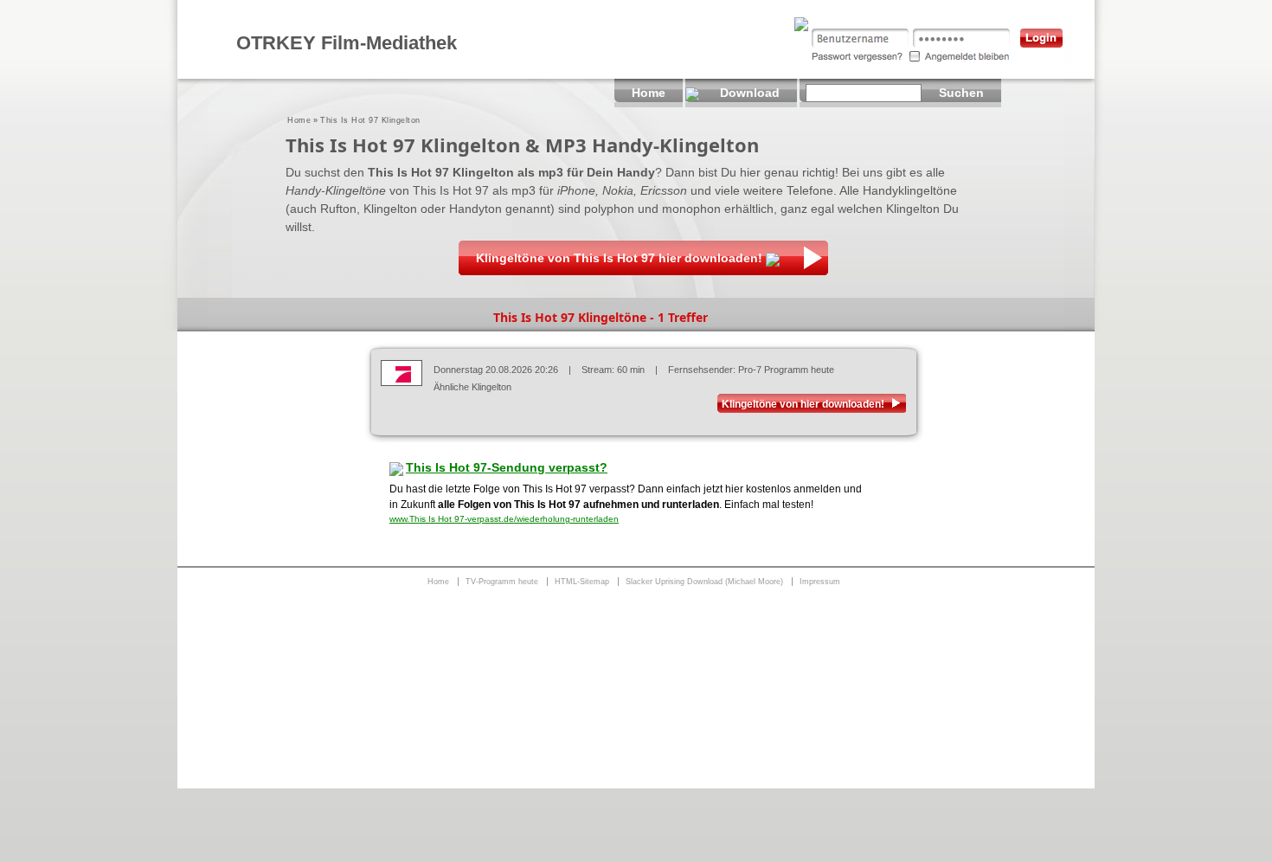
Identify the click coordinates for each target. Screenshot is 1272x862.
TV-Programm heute (502, 581)
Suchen (961, 93)
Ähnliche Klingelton (472, 387)
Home (299, 120)
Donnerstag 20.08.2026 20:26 (496, 369)
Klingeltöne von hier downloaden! (803, 404)
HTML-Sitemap (582, 581)
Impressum (820, 581)
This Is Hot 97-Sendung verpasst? (506, 467)
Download (750, 93)
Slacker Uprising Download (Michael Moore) (704, 581)
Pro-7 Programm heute (786, 369)
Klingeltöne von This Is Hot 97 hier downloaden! (619, 258)
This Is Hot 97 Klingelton (370, 120)
